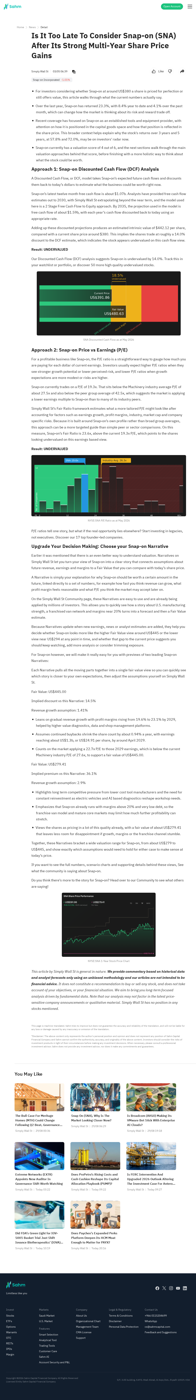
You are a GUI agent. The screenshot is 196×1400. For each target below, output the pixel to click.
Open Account (171, 6)
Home (20, 27)
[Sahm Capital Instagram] (171, 1288)
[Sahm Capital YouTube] (178, 1288)
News (32, 27)
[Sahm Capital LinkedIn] (185, 1288)
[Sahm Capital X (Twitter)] (164, 1288)
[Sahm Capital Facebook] (157, 1288)
